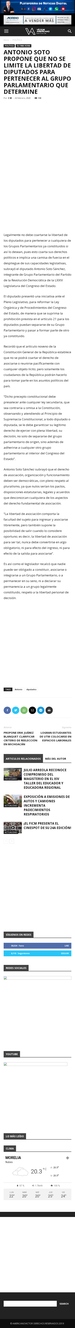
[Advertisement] (37, 190)
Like (67, 945)
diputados (31, 689)
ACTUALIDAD (11, 805)
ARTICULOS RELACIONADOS (23, 758)
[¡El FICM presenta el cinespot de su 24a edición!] (13, 827)
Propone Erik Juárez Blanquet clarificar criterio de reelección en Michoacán (20, 738)
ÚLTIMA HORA (23, 45)
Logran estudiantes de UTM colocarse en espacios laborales (55, 736)
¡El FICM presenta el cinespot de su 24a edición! (47, 825)
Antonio (18, 689)
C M (10, 98)
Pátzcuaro (11, 778)
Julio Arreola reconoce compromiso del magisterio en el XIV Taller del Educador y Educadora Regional (45, 779)
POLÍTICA (17, 40)
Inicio (6, 40)
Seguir (65, 953)
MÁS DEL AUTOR (55, 758)
